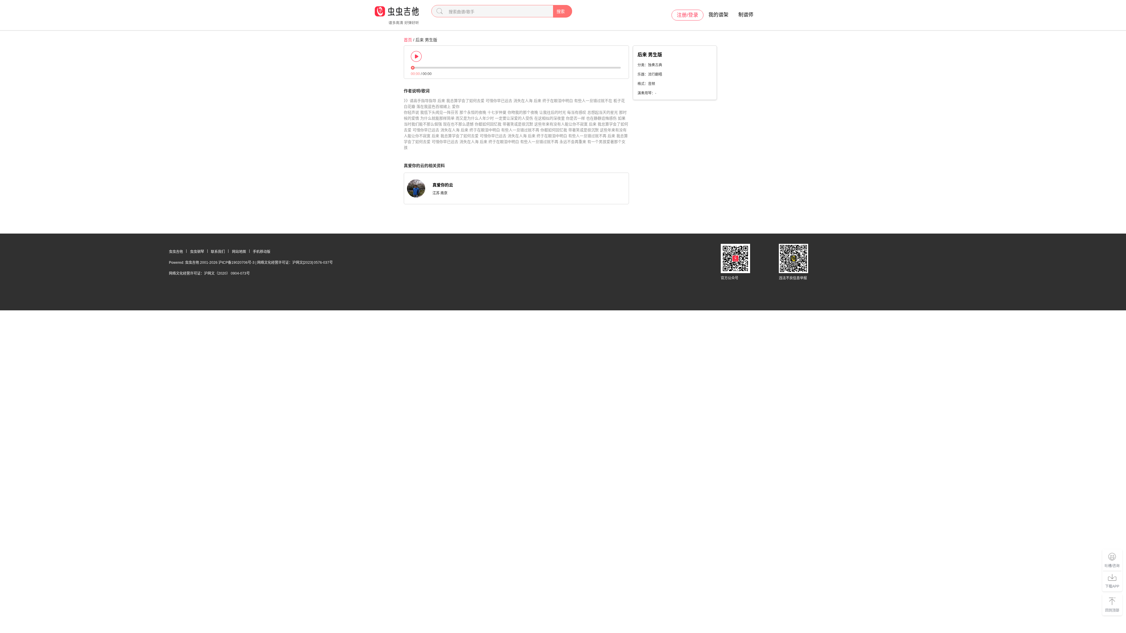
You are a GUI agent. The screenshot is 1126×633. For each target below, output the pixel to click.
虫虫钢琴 (197, 252)
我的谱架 (718, 15)
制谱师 (745, 15)
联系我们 (218, 252)
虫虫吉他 (176, 252)
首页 (408, 40)
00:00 (415, 74)
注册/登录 (687, 15)
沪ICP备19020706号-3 (236, 263)
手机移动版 (261, 252)
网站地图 (239, 252)
